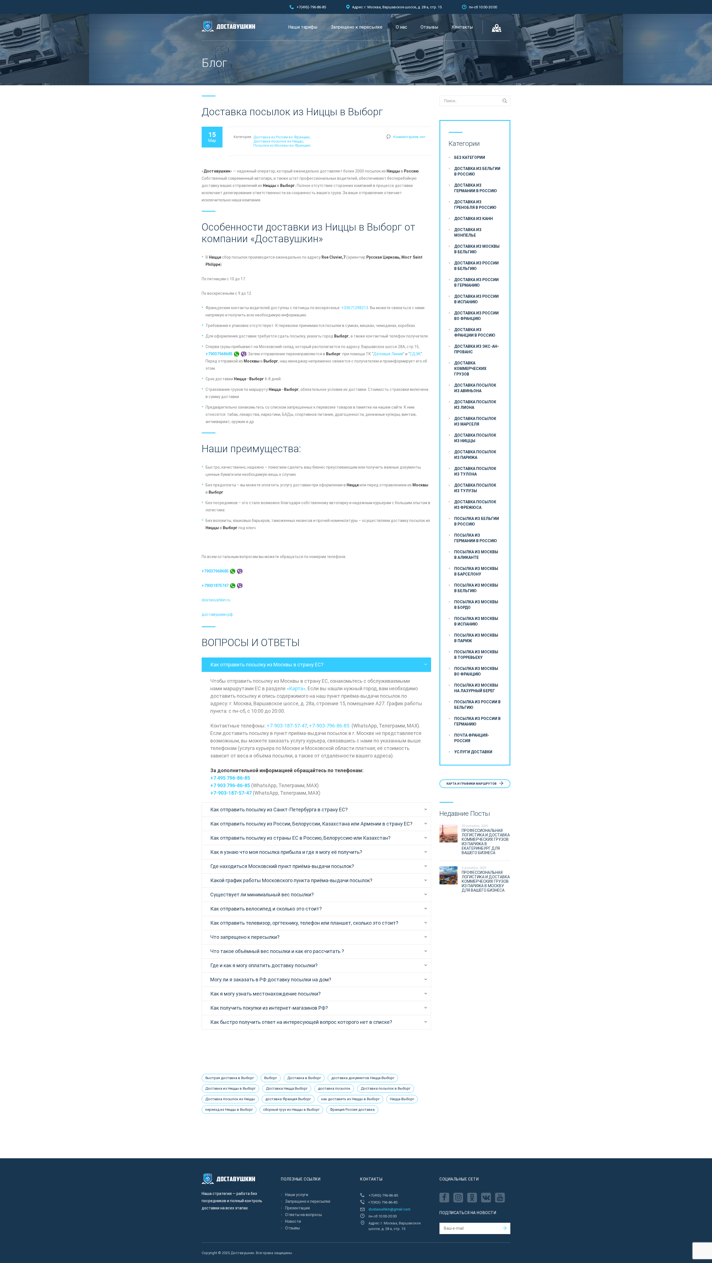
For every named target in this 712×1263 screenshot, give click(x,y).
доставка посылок (334, 1088)
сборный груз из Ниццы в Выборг (291, 1109)
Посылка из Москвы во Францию (282, 145)
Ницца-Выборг (402, 1099)
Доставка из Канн (473, 218)
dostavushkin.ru (216, 600)
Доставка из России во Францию (281, 137)
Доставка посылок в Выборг (386, 1088)
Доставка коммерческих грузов (470, 368)
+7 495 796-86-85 (230, 778)
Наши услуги (296, 1194)
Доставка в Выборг (304, 1078)
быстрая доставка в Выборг (229, 1078)
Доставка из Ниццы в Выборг (230, 1088)
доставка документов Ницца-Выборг (362, 1078)
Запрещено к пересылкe (356, 27)
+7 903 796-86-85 (230, 785)
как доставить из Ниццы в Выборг (350, 1099)
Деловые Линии (388, 354)
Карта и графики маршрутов (471, 784)
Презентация (297, 1208)
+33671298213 (354, 308)
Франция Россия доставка (352, 1109)
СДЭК (415, 354)
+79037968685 (219, 354)
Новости (293, 1221)
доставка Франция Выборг (288, 1099)
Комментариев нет (409, 137)
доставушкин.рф (217, 614)
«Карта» (296, 688)
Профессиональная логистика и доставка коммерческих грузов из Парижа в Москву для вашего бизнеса (486, 881)
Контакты (462, 27)
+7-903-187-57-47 (287, 726)
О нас (401, 27)
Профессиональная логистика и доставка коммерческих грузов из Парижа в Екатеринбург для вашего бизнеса (486, 841)
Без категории (469, 157)
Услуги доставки (473, 752)
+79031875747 (215, 585)
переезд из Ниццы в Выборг (229, 1109)
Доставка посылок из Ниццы (278, 141)
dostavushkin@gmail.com (390, 1209)
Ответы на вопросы (303, 1214)
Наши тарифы (303, 27)
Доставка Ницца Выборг (287, 1088)
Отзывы (429, 27)
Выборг (270, 1078)
